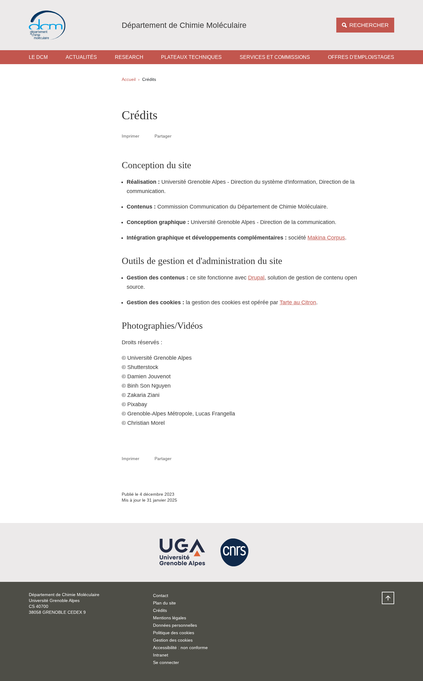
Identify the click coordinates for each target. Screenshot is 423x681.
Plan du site (164, 602)
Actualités (81, 57)
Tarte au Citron (298, 302)
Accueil (129, 79)
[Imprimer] (147, 136)
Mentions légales (169, 617)
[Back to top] (388, 598)
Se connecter (166, 662)
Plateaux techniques (191, 57)
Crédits (160, 610)
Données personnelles (175, 625)
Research (129, 57)
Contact (160, 595)
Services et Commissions (275, 57)
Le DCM (38, 57)
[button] (179, 136)
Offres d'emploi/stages (361, 57)
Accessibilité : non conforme (180, 647)
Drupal (256, 278)
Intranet (160, 654)
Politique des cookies (173, 632)
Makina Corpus (326, 238)
